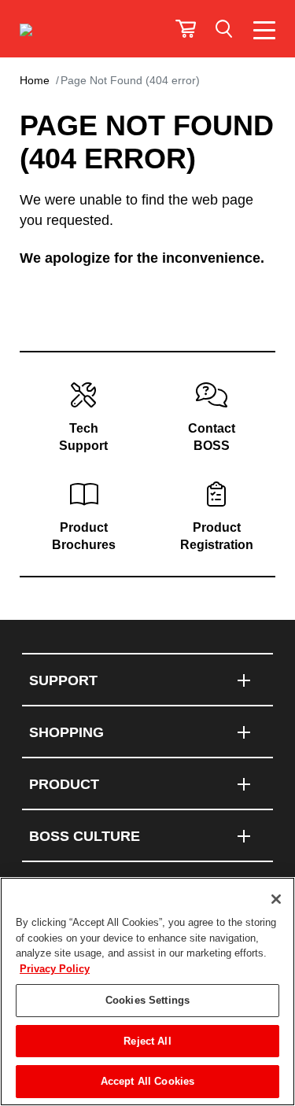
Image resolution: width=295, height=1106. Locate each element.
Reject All (147, 1041)
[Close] (276, 899)
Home (35, 80)
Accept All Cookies (147, 1081)
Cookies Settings (147, 1000)
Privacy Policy (55, 969)
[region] (147, 991)
